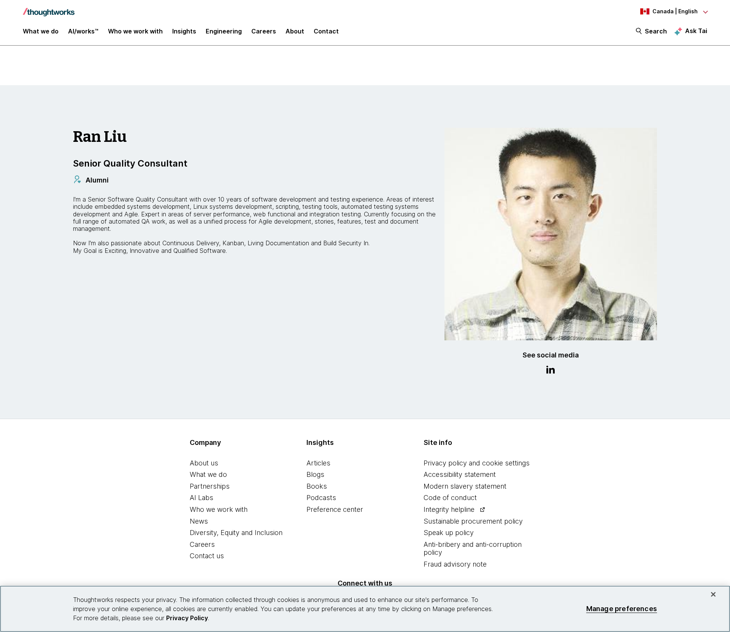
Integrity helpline (449, 509)
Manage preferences (621, 609)
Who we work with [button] (135, 31)
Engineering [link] (224, 31)
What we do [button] (41, 31)
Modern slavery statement (465, 486)
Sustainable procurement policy (473, 521)
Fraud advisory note (455, 564)
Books (316, 486)
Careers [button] (263, 31)
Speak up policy (449, 533)
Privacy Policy (187, 618)
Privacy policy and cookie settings (477, 463)
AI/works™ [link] (83, 31)
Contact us (207, 556)
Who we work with (219, 509)
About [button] (295, 31)
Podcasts (321, 498)
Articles (318, 463)
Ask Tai (696, 31)
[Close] (713, 594)
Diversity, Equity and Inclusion (236, 533)
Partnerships (210, 486)
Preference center (334, 509)
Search (656, 31)
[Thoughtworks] (49, 8)
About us (204, 463)
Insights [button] (184, 31)
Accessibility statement (460, 474)
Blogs (315, 474)
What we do (208, 474)
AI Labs (201, 498)
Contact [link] (326, 31)
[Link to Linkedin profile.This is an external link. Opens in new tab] (550, 370)
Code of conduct (450, 498)
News (199, 521)
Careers (202, 544)
